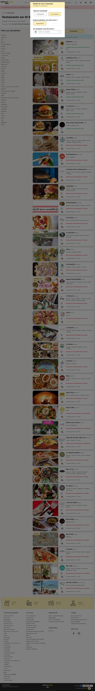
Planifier (55, 23)
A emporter (40, 14)
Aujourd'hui (40, 23)
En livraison (55, 14)
